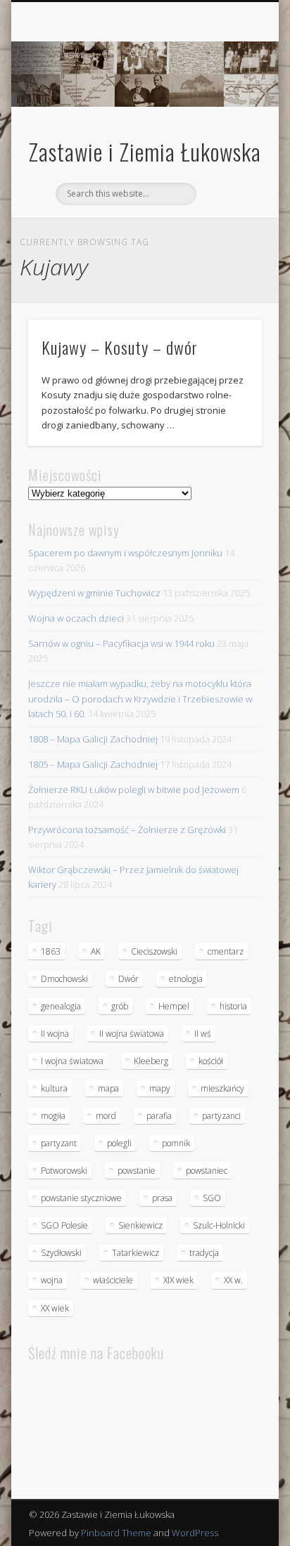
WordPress (195, 1532)
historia (233, 1006)
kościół (210, 1061)
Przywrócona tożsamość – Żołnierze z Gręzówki (127, 829)
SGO (212, 1198)
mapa (108, 1088)
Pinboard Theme (116, 1532)
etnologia (186, 979)
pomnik (176, 1143)
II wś (202, 1034)
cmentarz (226, 951)
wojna (52, 1280)
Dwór (128, 979)
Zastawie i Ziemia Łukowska (145, 151)
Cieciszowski (154, 951)
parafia (159, 1116)
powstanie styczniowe (81, 1198)
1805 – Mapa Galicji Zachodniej (93, 764)
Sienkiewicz (140, 1225)
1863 (51, 951)
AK (96, 951)
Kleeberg (151, 1061)
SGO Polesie (64, 1225)
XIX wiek (178, 1280)
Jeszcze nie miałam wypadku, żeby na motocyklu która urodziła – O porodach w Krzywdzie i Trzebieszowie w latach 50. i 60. (140, 698)
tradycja (204, 1253)
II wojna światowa (131, 1034)
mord (106, 1116)
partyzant (59, 1143)
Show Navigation (227, 125)
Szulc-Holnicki (219, 1225)
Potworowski (64, 1171)
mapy (159, 1088)
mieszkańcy (222, 1088)
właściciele (113, 1280)
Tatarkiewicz (135, 1253)
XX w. (233, 1280)
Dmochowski (64, 979)
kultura (54, 1088)
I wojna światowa (72, 1061)
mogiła (53, 1116)
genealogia (61, 1006)
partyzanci (221, 1116)
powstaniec (206, 1171)
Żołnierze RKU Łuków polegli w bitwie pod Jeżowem (133, 789)
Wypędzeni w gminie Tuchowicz (94, 593)
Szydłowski (61, 1253)
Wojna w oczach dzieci (76, 618)
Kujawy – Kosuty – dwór (120, 347)
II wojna (55, 1034)
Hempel (173, 1006)
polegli (119, 1143)
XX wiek (55, 1308)
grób (119, 1006)
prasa (162, 1198)
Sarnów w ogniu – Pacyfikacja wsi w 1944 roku (121, 643)
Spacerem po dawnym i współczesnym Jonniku (125, 552)
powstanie (137, 1171)
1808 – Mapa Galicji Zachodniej (93, 739)
